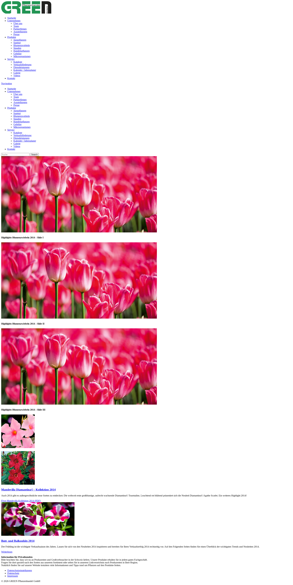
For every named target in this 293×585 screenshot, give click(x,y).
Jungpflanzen (19, 40)
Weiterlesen (6, 552)
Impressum (12, 576)
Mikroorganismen (22, 56)
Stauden (17, 48)
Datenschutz (13, 573)
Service (10, 59)
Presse (16, 34)
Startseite (11, 18)
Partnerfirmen (20, 29)
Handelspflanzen (21, 51)
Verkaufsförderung (22, 64)
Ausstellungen (20, 31)
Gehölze (17, 53)
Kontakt (11, 78)
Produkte (11, 37)
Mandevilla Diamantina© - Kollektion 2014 (28, 489)
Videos (16, 75)
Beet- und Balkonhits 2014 (17, 540)
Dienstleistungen (21, 67)
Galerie (16, 73)
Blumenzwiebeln (21, 45)
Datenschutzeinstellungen (19, 570)
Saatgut (17, 42)
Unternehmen (13, 20)
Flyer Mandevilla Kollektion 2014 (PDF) (21, 500)
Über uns (17, 23)
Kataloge (17, 62)
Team (16, 26)
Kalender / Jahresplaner (24, 70)
